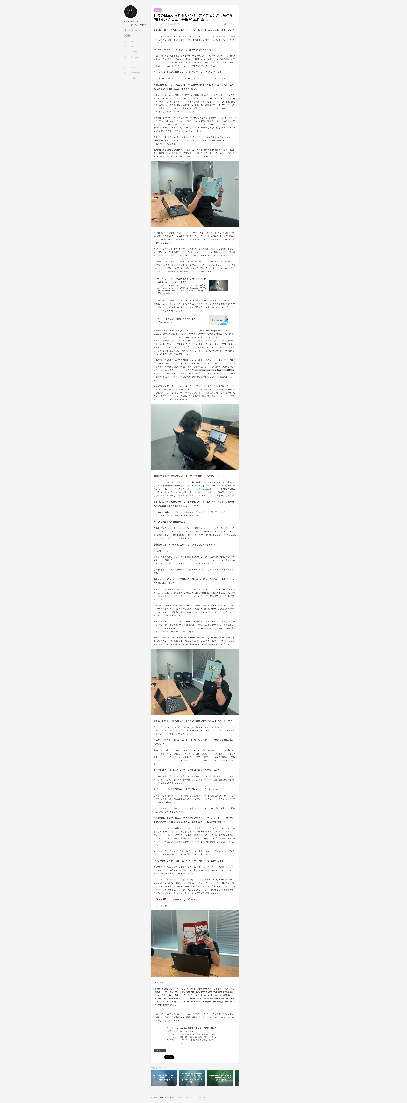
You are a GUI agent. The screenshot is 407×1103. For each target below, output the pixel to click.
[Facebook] (132, 30)
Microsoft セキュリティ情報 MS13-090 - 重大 (176, 319)
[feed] (143, 30)
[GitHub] (140, 30)
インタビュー (159, 1050)
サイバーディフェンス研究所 (135, 25)
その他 (157, 10)
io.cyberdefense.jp (165, 293)
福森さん (157, 59)
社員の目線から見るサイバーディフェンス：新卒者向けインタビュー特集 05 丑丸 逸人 (193, 17)
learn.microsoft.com (166, 323)
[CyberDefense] (125, 30)
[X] (129, 30)
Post (170, 1057)
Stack (186, 1097)
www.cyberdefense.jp (176, 1043)
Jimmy (191, 1097)
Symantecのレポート (207, 489)
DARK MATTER (131, 22)
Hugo (178, 1097)
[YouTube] (136, 30)
